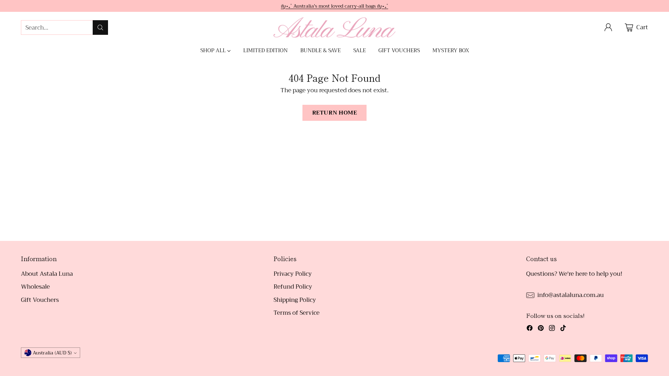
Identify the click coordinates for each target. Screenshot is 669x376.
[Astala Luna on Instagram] (552, 329)
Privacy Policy (293, 274)
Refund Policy (293, 287)
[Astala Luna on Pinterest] (541, 329)
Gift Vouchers (40, 300)
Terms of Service (297, 313)
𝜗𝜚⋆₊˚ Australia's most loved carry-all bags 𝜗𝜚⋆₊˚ (334, 6)
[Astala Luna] (334, 27)
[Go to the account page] (608, 27)
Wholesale (35, 287)
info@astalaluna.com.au (570, 295)
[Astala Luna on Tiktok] (563, 329)
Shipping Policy (295, 300)
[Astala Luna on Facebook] (529, 329)
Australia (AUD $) (52, 352)
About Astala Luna (47, 274)
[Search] (100, 27)
